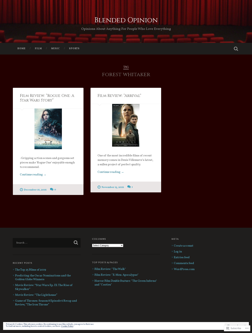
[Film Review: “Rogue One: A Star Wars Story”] (48, 129)
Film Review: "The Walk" (110, 269)
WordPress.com (184, 269)
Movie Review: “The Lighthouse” (36, 295)
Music (55, 48)
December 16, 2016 (35, 190)
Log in (178, 252)
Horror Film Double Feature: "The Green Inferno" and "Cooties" (125, 283)
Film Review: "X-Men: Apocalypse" (116, 275)
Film (38, 48)
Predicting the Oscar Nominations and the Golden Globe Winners (43, 278)
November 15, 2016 (112, 187)
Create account (183, 246)
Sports (74, 48)
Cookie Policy (67, 326)
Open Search (236, 49)
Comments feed (184, 263)
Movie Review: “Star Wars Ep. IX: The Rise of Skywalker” (44, 287)
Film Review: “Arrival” (119, 95)
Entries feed (182, 257)
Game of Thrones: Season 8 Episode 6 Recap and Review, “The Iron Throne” (46, 303)
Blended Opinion (126, 20)
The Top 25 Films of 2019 (30, 270)
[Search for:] (47, 243)
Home (21, 48)
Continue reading (33, 175)
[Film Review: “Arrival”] (126, 125)
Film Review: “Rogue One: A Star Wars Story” (47, 98)
